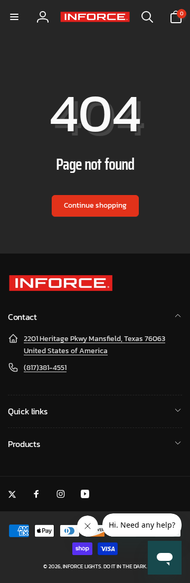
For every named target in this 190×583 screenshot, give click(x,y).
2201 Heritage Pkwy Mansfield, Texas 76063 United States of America (94, 344)
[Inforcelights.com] (60, 289)
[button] (14, 16)
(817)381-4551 (45, 367)
